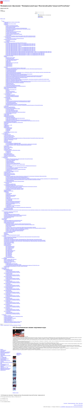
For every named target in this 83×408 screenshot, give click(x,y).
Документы (8, 40)
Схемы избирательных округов (11, 60)
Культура (7, 131)
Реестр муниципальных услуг (9, 260)
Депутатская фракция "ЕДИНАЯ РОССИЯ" (13, 143)
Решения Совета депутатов (8, 238)
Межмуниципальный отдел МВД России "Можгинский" (13, 122)
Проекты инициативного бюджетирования (13, 201)
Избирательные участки (10, 58)
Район (3, 21)
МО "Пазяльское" (7, 304)
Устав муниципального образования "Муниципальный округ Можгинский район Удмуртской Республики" (22, 236)
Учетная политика (7, 172)
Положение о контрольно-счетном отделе (11, 211)
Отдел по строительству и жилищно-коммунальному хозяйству (16, 167)
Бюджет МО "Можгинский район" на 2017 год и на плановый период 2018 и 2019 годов (20, 47)
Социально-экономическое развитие (12, 25)
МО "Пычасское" (9, 255)
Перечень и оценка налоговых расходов (12, 33)
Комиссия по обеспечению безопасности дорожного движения (16, 74)
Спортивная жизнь (7, 93)
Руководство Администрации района (12, 159)
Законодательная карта (8, 320)
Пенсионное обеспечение (8, 232)
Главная (1, 325)
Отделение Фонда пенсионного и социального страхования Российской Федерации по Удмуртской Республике (24, 105)
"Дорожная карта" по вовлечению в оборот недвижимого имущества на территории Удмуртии (19, 36)
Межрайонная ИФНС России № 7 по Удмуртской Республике (16, 104)
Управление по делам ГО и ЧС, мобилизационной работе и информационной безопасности (21, 165)
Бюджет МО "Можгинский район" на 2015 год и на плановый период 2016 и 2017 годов (20, 45)
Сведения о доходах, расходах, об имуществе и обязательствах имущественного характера (21, 227)
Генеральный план (9, 270)
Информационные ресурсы (10, 41)
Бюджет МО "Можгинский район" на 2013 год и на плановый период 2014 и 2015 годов (20, 43)
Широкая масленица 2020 (10, 203)
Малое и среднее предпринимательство (12, 26)
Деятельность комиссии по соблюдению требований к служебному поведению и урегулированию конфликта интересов (26, 228)
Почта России (2, 353)
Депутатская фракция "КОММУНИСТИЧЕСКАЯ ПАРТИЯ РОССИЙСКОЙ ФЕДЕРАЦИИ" (21, 144)
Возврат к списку (15, 392)
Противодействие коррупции (9, 216)
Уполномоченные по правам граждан (10, 121)
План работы (8, 194)
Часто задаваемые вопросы (10, 231)
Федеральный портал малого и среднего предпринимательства (16, 28)
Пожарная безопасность (10, 180)
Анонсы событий (9, 193)
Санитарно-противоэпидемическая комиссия (13, 73)
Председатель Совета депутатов (9, 136)
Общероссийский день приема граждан (12, 198)
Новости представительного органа (10, 156)
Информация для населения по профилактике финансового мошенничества (18, 207)
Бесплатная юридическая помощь (11, 103)
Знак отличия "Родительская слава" (12, 111)
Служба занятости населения (11, 102)
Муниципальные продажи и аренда (10, 184)
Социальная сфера (7, 97)
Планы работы (6, 145)
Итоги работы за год (7, 217)
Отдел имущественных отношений (12, 168)
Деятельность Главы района (8, 171)
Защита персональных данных (9, 242)
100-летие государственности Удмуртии (12, 202)
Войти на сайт (2, 18)
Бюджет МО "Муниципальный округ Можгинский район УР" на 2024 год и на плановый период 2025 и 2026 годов (25, 53)
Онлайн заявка (8, 37)
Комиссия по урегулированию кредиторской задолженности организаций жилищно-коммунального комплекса (24, 75)
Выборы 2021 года (9, 63)
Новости (7, 192)
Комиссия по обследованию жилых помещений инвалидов (16, 86)
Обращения (4, 314)
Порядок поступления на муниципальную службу (12, 221)
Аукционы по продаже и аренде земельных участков (14, 188)
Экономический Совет (10, 30)
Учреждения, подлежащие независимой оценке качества (15, 118)
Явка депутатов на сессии (8, 147)
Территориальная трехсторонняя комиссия (13, 78)
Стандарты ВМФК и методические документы (12, 214)
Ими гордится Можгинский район (10, 107)
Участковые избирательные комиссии (12, 59)
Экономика (6, 24)
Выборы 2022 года (9, 64)
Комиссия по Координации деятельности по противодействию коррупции (18, 81)
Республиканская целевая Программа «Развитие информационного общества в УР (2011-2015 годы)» (22, 265)
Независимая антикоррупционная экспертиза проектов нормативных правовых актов (20, 224)
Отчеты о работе (7, 148)
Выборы (5, 56)
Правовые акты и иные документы (10, 261)
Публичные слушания (7, 149)
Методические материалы (10, 91)
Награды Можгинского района (9, 257)
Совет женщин (6, 114)
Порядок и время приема (8, 317)
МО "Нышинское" (7, 300)
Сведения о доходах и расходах (9, 155)
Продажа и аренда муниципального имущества (14, 187)
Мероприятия (6, 234)
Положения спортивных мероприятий (12, 95)
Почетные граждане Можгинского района (13, 108)
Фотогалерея (6, 123)
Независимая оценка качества (9, 116)
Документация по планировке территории (13, 272)
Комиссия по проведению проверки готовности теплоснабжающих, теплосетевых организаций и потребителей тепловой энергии (27, 79)
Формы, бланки (8, 226)
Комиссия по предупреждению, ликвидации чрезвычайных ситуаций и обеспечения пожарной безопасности (24, 68)
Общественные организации (9, 115)
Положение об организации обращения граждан (12, 322)
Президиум (6, 140)
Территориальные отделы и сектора (10, 23)
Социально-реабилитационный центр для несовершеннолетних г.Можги (18, 101)
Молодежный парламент (8, 153)
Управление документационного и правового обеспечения (16, 169)
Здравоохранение (9, 99)
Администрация (5, 157)
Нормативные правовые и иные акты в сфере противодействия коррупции (18, 223)
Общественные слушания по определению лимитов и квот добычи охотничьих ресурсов (20, 35)
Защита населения (7, 175)
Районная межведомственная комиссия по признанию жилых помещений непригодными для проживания (23, 76)
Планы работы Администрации (9, 173)
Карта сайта (81, 403)
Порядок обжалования (8, 244)
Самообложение (7, 132)
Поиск (77, 403)
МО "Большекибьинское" (10, 246)
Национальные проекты (8, 127)
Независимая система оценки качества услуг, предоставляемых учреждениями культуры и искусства (22, 120)
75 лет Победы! (8, 204)
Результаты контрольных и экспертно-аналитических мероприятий (15, 215)
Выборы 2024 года (9, 65)
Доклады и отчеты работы (8, 208)
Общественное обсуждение (8, 55)
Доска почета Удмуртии (10, 109)
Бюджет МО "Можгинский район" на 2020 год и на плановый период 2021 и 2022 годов (20, 49)
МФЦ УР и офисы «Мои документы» (10, 259)
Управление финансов (9, 161)
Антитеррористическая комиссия (11, 69)
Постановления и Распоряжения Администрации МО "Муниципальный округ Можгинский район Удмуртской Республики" (24, 240)
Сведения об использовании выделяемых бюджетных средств (16, 42)
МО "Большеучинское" (8, 276)
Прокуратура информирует (4, 352)
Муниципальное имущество (10, 29)
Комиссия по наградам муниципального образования (15, 82)
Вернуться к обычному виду (5, 0)
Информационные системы (8, 190)
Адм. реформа (4, 258)
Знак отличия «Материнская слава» (12, 110)
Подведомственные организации (9, 174)
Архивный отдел (9, 170)
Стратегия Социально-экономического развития (14, 34)
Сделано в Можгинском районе (11, 32)
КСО (3, 210)
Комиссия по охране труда (10, 84)
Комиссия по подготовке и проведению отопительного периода (16, 77)
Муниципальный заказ (8, 182)
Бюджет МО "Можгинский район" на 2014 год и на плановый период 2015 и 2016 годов (20, 44)
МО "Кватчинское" (9, 249)
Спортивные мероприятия (10, 94)
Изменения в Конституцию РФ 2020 (12, 62)
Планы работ (6, 213)
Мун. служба (4, 219)
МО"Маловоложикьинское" (10, 250)
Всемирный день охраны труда (11, 89)
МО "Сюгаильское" (9, 256)
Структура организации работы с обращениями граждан (13, 316)
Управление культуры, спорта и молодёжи (13, 163)
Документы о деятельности (8, 139)
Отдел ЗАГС (8, 164)
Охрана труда (6, 88)
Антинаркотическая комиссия (11, 70)
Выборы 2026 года (9, 66)
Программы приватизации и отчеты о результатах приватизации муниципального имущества (21, 186)
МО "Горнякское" (9, 248)
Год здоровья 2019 (9, 199)
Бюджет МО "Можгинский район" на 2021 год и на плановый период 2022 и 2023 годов (20, 50)
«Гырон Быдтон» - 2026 (10, 206)
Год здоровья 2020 (9, 200)
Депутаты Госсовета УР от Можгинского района (12, 150)
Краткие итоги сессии (7, 146)
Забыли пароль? (40, 17)
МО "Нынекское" (9, 253)
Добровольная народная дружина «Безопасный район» (15, 181)
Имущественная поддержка (10, 27)
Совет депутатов (5, 133)
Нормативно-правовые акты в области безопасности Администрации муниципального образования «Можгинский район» (26, 176)
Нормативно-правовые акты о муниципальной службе (13, 220)
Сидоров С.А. (8, 152)
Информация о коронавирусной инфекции (13, 205)
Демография (8, 130)
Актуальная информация (13, 325)
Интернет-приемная (7, 315)
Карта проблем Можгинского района (10, 87)
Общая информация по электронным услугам (13, 264)
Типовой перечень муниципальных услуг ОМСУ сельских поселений (15, 266)
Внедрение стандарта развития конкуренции (13, 31)
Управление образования (10, 162)
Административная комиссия (11, 71)
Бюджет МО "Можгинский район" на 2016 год (14, 46)
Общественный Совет (7, 113)
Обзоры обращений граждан (9, 319)
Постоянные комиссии (8, 141)
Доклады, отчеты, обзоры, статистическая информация (15, 229)
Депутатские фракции (7, 142)
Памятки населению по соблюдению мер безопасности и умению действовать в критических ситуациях (23, 179)
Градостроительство (7, 245)
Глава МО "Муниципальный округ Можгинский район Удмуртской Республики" (19, 158)
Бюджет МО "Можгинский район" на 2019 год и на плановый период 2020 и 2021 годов (20, 48)
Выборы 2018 (8, 61)
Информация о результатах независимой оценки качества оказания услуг (18, 119)
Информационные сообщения (11, 195)
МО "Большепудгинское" (10, 247)
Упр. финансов (4, 218)
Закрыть (1, 10)
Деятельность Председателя (8, 137)
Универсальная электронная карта (11, 263)
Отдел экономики (9, 166)
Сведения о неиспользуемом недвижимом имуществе (15, 38)
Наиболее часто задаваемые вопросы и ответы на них (13, 321)
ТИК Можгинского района (10, 57)
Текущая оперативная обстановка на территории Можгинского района (17, 177)
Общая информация (7, 134)
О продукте (65, 403)
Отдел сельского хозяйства (10, 160)
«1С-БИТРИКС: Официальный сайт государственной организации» (71, 406)
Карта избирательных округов (9, 154)
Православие (8, 197)
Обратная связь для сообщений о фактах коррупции (14, 230)
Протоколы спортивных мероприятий (12, 96)
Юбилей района (6, 126)
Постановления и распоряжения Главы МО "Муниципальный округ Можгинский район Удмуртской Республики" (23, 239)
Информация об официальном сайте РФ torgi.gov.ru (14, 185)
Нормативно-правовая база (10, 117)
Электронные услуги (7, 262)
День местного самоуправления (9, 106)
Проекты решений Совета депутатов (10, 237)
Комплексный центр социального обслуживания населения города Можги (18, 100)
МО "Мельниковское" (9, 251)
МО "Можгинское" (9, 252)
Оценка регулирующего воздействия (10, 39)
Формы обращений (7, 243)
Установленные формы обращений (10, 318)
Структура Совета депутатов (9, 135)
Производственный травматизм (11, 92)
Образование (8, 98)
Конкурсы (7, 90)
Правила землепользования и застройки (12, 271)
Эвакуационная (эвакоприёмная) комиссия (13, 85)
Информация (6, 191)
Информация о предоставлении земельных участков (14, 189)
